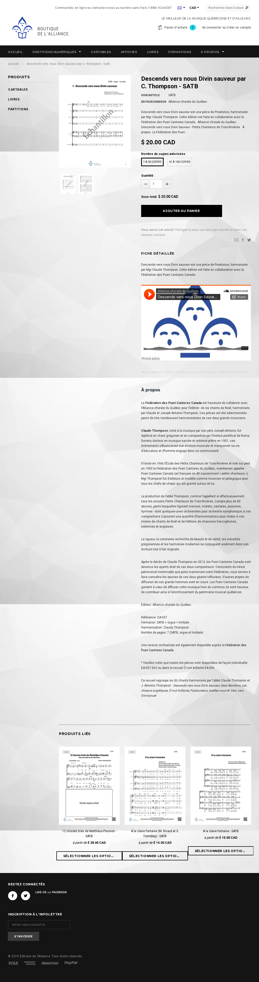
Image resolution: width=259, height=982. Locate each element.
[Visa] (13, 963)
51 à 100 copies (179, 161)
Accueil (13, 64)
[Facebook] (12, 895)
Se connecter (212, 27)
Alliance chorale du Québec (157, 372)
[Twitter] (249, 239)
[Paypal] (71, 963)
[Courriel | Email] (236, 239)
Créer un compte (239, 27)
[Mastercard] (50, 963)
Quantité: (147, 175)
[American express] (30, 963)
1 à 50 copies (152, 161)
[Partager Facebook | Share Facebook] (243, 239)
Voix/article (150, 95)
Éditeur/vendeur (153, 101)
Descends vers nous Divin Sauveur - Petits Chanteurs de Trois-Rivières (217, 372)
